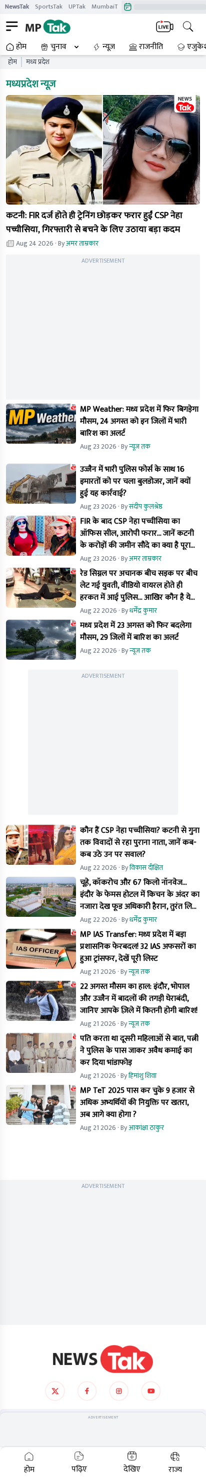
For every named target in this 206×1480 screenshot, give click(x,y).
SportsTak (48, 6)
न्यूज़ (108, 47)
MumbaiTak (108, 6)
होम (21, 47)
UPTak (77, 6)
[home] (103, 1359)
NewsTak (17, 6)
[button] (103, 149)
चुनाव (58, 47)
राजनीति (151, 47)
